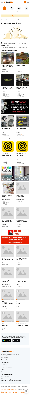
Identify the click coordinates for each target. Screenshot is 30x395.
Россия (3, 19)
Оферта (3, 369)
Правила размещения (6, 367)
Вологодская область (11, 19)
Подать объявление (6, 359)
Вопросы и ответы (6, 372)
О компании (4, 364)
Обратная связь (5, 362)
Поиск (15, 16)
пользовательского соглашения (9, 389)
